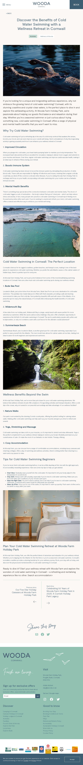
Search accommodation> (40, 575)
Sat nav (45, 693)
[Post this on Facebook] (42, 634)
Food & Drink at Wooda (11, 723)
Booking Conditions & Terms (53, 714)
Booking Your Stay (49, 711)
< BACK (8, 13)
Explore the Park (9, 726)
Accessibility (47, 723)
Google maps (54, 693)
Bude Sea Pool (46, 291)
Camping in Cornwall (10, 711)
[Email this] (36, 634)
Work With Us (47, 728)
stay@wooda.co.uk (49, 688)
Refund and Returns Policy (52, 721)
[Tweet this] (48, 634)
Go (38, 696)
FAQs (45, 719)
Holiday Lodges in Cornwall (12, 716)
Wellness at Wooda (46, 36)
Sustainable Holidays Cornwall (53, 726)
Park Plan (46, 716)
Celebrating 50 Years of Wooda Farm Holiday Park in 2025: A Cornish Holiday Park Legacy (60, 592)
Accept (72, 759)
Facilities (6, 721)
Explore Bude (7, 731)
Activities (33, 36)
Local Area (7, 728)
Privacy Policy (48, 731)
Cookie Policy (48, 733)
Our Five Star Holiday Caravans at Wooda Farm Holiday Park (24, 592)
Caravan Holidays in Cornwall (13, 714)
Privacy (33, 760)
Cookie (25, 760)
